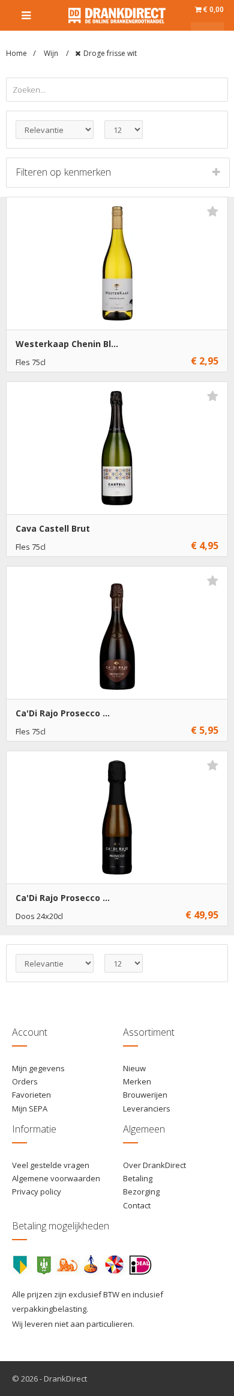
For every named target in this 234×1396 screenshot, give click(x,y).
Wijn (52, 53)
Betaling (137, 1178)
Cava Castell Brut (53, 528)
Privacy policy (36, 1191)
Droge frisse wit (110, 53)
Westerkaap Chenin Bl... (67, 343)
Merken (137, 1081)
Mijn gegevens (38, 1068)
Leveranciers (146, 1108)
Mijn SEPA (29, 1108)
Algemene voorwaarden (56, 1178)
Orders (25, 1081)
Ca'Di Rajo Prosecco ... (63, 713)
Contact (137, 1205)
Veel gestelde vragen (50, 1165)
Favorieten (31, 1094)
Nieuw (134, 1068)
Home (16, 53)
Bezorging (141, 1191)
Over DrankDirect (154, 1165)
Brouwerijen (145, 1094)
